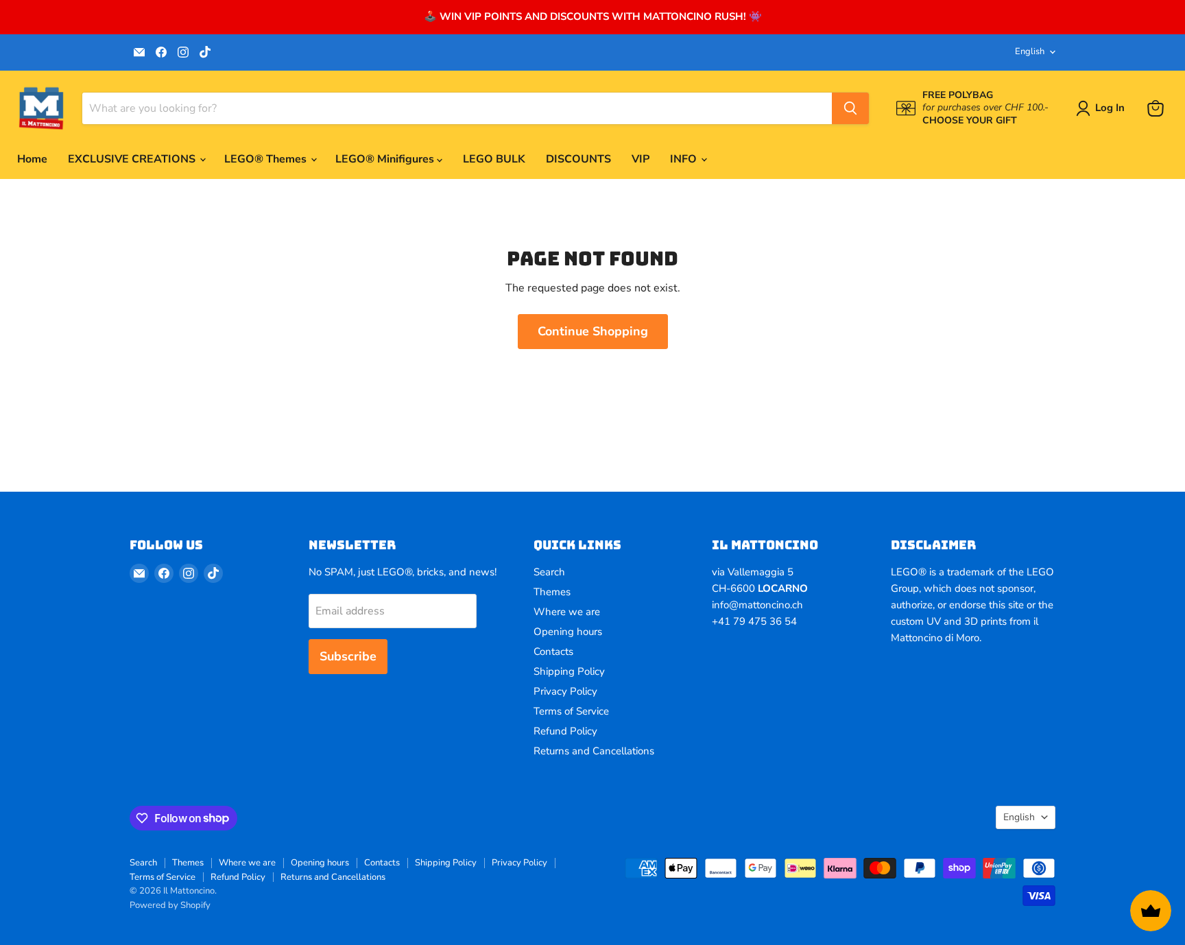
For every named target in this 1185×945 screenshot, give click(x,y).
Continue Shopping (593, 331)
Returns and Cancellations (594, 751)
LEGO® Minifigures (386, 159)
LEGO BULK (494, 159)
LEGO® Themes (266, 159)
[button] (1103, 108)
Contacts (553, 651)
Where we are (567, 612)
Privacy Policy (565, 691)
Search (549, 572)
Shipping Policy (569, 671)
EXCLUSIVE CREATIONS (133, 159)
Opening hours (568, 631)
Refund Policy (565, 731)
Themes (552, 592)
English (1029, 51)
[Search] (850, 108)
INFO (684, 159)
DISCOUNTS (578, 159)
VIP (640, 159)
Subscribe (348, 656)
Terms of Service (571, 711)
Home (32, 159)
